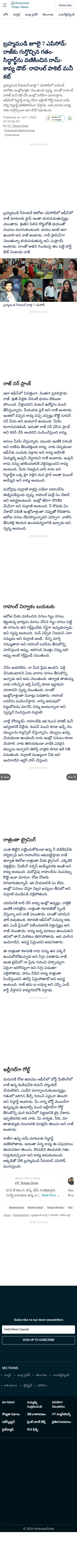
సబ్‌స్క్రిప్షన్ (8, 1422)
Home (6, 1215)
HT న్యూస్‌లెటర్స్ (61, 1414)
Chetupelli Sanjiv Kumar (19, 130)
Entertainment (21, 1215)
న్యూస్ (16, 14)
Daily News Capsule (16, 1329)
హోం (5, 14)
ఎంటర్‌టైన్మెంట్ (66, 14)
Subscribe (65, 5)
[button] (4, 5)
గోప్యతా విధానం (11, 1414)
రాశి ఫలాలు (10, 1385)
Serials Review (55, 1207)
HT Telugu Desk (17, 125)
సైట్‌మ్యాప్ (8, 1429)
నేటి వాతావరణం (36, 1414)
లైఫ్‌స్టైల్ (28, 1385)
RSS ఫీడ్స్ (32, 1429)
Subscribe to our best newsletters (38, 1319)
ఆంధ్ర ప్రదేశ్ (31, 14)
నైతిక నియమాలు (61, 1422)
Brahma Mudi (35, 1207)
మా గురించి (8, 1402)
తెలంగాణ (48, 14)
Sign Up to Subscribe (38, 1340)
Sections (10, 1368)
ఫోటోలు (42, 1385)
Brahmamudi (16, 1207)
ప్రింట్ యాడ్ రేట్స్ (36, 1422)
